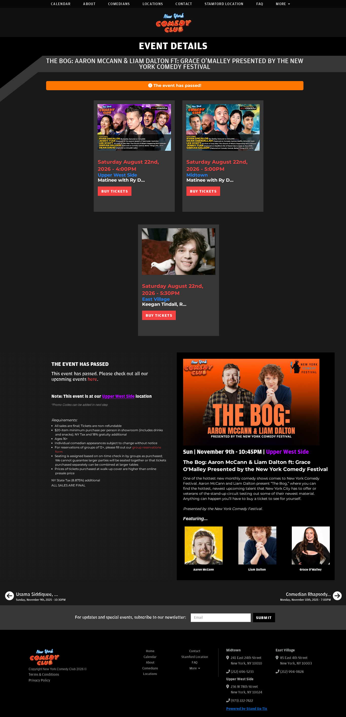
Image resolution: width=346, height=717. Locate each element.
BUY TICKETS (114, 191)
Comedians (119, 4)
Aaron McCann (203, 570)
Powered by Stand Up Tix (246, 709)
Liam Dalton (257, 570)
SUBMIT (264, 617)
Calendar (60, 4)
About (89, 4)
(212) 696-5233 (242, 672)
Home (150, 651)
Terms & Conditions (44, 674)
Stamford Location (224, 4)
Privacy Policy (39, 680)
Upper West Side (118, 396)
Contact (184, 4)
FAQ (259, 4)
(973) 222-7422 (242, 701)
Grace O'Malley (311, 570)
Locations (153, 4)
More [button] (281, 4)
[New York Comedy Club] (173, 22)
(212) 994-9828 (292, 672)
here (92, 379)
